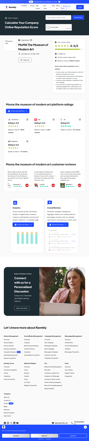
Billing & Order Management (53, 367)
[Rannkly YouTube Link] (17, 423)
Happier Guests (69, 373)
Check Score (78, 17)
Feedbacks (7, 376)
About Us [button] (58, 7)
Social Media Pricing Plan (32, 355)
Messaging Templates (51, 352)
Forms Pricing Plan (9, 379)
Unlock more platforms (17, 111)
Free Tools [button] (47, 7)
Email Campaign (49, 349)
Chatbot (26, 376)
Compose (27, 342)
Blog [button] (53, 5)
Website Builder (49, 388)
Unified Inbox (69, 342)
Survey (6, 373)
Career (6, 403)
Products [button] (25, 6)
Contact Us (7, 400)
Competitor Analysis (10, 352)
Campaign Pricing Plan (51, 358)
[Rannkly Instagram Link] (8, 423)
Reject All (44, 435)
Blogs (5, 406)
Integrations (68, 376)
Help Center (7, 416)
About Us (6, 397)
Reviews (26, 373)
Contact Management (71, 345)
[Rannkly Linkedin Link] (14, 423)
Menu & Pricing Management (53, 385)
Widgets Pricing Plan (30, 385)
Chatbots (67, 349)
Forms (26, 379)
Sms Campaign (49, 342)
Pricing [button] (32, 5)
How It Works (69, 370)
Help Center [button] (38, 7)
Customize (73, 435)
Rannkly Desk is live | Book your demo (45, 2)
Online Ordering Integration (52, 382)
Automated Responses (11, 355)
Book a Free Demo (65, 7)
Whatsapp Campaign (50, 345)
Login (80, 7)
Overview (7, 339)
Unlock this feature (23, 225)
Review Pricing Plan (10, 358)
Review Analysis (9, 345)
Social (26, 370)
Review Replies (8, 342)
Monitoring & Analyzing (31, 345)
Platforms (7, 409)
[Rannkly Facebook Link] (5, 423)
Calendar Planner (29, 349)
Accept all (16, 435)
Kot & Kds (47, 370)
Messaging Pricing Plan (72, 352)
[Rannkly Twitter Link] (11, 423)
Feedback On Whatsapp (51, 376)
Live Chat (27, 382)
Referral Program (9, 413)
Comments (27, 352)
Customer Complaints (10, 370)
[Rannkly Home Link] (11, 7)
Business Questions (10, 349)
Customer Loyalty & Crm (51, 373)
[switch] (85, 427)
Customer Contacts (50, 355)
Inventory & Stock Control (52, 379)
